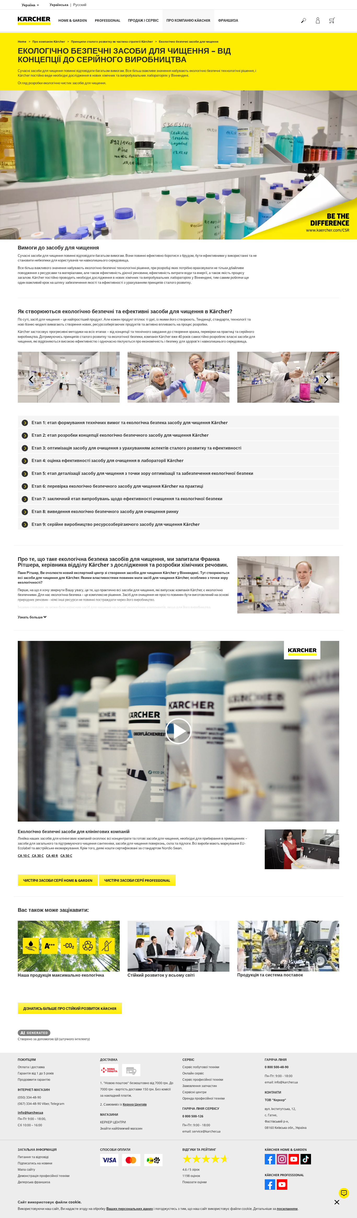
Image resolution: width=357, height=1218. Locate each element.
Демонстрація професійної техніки (44, 1176)
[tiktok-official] (306, 1159)
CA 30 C (37, 855)
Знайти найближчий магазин (121, 1128)
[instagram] (282, 1159)
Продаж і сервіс (143, 20)
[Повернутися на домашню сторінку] (36, 20)
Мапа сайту (26, 1169)
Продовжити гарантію (34, 1079)
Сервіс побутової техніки (200, 1067)
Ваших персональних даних (129, 1208)
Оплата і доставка (31, 1067)
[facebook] (270, 1159)
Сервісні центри (194, 1092)
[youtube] (294, 1159)
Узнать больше (30, 617)
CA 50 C (66, 855)
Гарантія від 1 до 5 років (36, 1073)
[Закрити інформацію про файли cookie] (337, 1202)
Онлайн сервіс (193, 1073)
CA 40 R (52, 855)
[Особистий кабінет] (317, 20)
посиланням (287, 1208)
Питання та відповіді (33, 1157)
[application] (178, 731)
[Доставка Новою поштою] (109, 1070)
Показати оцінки (194, 1182)
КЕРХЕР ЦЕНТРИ (113, 1122)
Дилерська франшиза (34, 1182)
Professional (107, 20)
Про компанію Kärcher (188, 20)
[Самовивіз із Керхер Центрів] (131, 1070)
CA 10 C (24, 855)
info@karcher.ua (30, 1112)
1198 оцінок (191, 1176)
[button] (30, 379)
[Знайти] (303, 20)
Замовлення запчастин (199, 1086)
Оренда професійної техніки (203, 1098)
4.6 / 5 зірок (190, 1169)
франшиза (228, 20)
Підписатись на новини (35, 1163)
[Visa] (109, 1160)
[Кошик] (332, 20)
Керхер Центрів (135, 1104)
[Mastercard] (131, 1160)
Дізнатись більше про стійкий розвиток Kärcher (70, 1008)
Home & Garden (72, 20)
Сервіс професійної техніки (202, 1079)
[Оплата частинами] (153, 1160)
